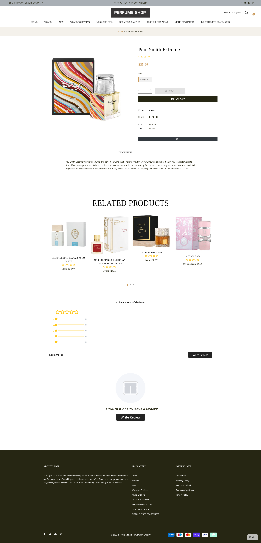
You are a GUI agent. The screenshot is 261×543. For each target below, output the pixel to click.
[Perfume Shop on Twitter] (245, 2)
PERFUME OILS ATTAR (142, 504)
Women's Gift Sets (140, 490)
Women (135, 480)
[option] (68, 247)
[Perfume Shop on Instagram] (253, 2)
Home (120, 31)
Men (134, 485)
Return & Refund (183, 485)
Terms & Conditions (185, 490)
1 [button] (127, 285)
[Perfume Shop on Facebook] (241, 2)
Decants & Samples (140, 499)
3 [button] (133, 285)
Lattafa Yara (193, 256)
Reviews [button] (56, 354)
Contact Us (181, 475)
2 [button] (130, 285)
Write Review (200, 355)
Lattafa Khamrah (151, 252)
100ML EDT (145, 79)
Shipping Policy (182, 480)
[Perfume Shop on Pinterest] (249, 2)
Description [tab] (125, 152)
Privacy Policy (182, 495)
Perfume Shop (125, 534)
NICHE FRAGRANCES (141, 509)
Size (140, 73)
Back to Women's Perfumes (132, 302)
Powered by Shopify (141, 534)
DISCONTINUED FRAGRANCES (145, 514)
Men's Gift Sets (138, 495)
